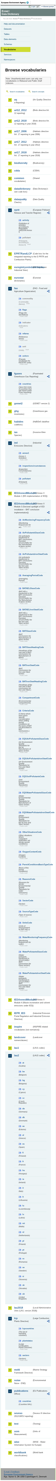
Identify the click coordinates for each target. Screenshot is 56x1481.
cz (23, 1098)
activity (25, 220)
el (23, 1135)
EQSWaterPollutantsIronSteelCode (27, 812)
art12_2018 (20, 120)
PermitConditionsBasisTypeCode (27, 864)
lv (23, 1214)
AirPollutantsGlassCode (27, 533)
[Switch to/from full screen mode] (38, 6)
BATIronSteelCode (27, 665)
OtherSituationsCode (27, 832)
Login (33, 6)
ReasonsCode (27, 879)
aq (15, 99)
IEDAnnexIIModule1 (23, 493)
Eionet (15, 18)
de (23, 1108)
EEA (15, 2)
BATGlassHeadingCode (27, 647)
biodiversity (20, 163)
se (23, 1267)
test (16, 1424)
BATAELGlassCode (27, 588)
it (23, 1188)
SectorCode (27, 900)
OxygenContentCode (27, 852)
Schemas (8, 44)
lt (23, 1197)
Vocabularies (10, 49)
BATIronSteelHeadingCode (27, 681)
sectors (25, 1355)
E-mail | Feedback (12, 1472)
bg (23, 1080)
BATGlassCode (27, 631)
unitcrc (25, 356)
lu (23, 1206)
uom (16, 1431)
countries (26, 384)
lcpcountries (27, 1328)
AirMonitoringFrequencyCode (27, 520)
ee (23, 1126)
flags (24, 310)
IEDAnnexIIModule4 (23, 999)
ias (15, 432)
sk (23, 1285)
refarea (25, 333)
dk (23, 1117)
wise (16, 1442)
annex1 (25, 453)
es (23, 1144)
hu (23, 1170)
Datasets (8, 29)
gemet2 (18, 403)
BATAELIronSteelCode (27, 610)
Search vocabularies (17, 92)
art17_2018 (20, 152)
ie (23, 1179)
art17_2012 (20, 142)
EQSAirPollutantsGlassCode (27, 739)
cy (23, 1089)
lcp (16, 1318)
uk (23, 1294)
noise (17, 1380)
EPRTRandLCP (23, 253)
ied (16, 443)
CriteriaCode (27, 711)
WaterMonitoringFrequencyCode (27, 937)
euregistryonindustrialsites (23, 267)
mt (23, 1223)
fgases (18, 373)
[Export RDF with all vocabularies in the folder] (48, 213)
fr (23, 1161)
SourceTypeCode (27, 911)
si (23, 1276)
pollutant (26, 479)
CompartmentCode (27, 698)
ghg (16, 411)
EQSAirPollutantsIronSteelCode (27, 758)
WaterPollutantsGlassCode (27, 952)
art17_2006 (20, 131)
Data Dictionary (25, 18)
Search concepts (38, 92)
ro (23, 1258)
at (23, 1063)
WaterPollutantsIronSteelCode (27, 973)
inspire (18, 1026)
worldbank (20, 1452)
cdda (17, 170)
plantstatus (27, 1341)
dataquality (20, 199)
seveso (18, 1413)
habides (18, 421)
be (23, 1071)
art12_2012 (20, 110)
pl (23, 1241)
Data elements (10, 39)
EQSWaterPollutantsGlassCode (27, 793)
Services (7, 54)
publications (21, 1391)
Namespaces (9, 59)
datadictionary (22, 189)
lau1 (16, 1048)
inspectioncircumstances (27, 466)
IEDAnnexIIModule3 (23, 503)
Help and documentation (14, 24)
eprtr (17, 210)
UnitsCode (27, 923)
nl (23, 1232)
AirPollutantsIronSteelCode (27, 554)
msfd (17, 1369)
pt (23, 1250)
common (19, 178)
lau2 (16, 1055)
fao (16, 288)
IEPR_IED (19, 1013)
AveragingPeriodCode (27, 575)
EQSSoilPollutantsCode (27, 776)
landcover (20, 1037)
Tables (7, 34)
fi (23, 1153)
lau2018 (18, 1307)
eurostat (19, 277)
